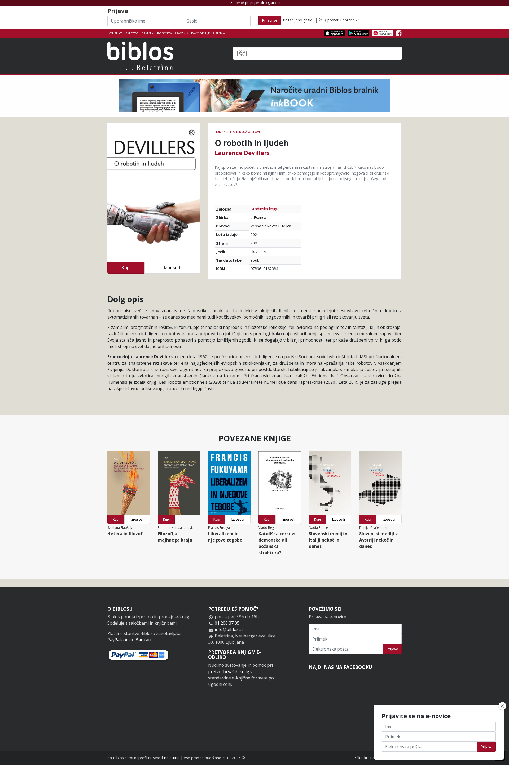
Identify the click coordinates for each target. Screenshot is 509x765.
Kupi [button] (126, 267)
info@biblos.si (229, 629)
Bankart (143, 640)
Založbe (131, 33)
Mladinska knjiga (265, 208)
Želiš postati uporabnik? (339, 20)
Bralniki (147, 33)
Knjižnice (115, 33)
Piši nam (219, 33)
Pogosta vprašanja (172, 33)
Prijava (392, 648)
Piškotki (360, 757)
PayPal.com (118, 640)
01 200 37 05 (227, 623)
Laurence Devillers (242, 152)
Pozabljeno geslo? (298, 20)
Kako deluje (200, 33)
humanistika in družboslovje (238, 132)
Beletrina (171, 757)
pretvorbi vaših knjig (228, 671)
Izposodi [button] (172, 267)
